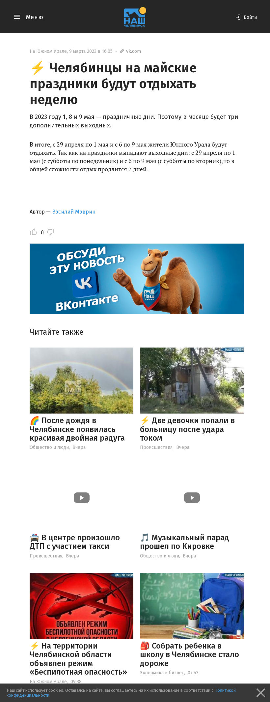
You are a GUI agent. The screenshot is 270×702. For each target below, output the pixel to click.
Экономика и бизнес (162, 673)
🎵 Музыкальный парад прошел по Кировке (184, 542)
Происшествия (156, 447)
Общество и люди (49, 447)
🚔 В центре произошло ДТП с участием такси (75, 542)
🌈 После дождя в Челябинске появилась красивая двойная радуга (77, 429)
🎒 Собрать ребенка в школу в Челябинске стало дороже (189, 654)
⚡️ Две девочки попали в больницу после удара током (187, 429)
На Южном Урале (48, 51)
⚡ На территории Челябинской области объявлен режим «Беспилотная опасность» (78, 659)
